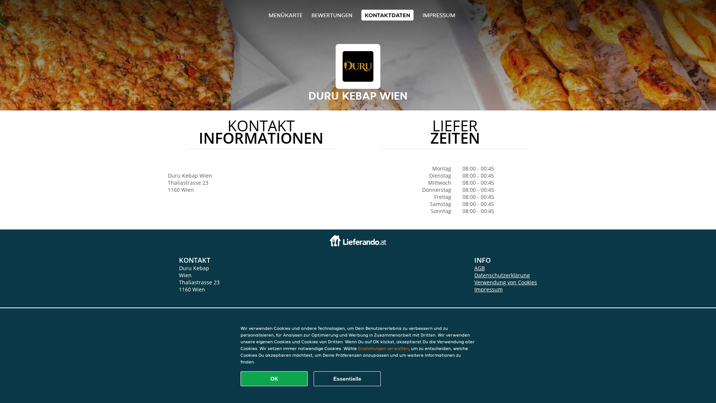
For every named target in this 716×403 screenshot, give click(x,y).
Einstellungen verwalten (383, 348)
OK (274, 379)
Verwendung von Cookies (505, 282)
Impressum (439, 15)
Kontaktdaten (387, 15)
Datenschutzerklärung (502, 275)
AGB (479, 268)
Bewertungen (331, 15)
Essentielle (347, 379)
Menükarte (285, 15)
